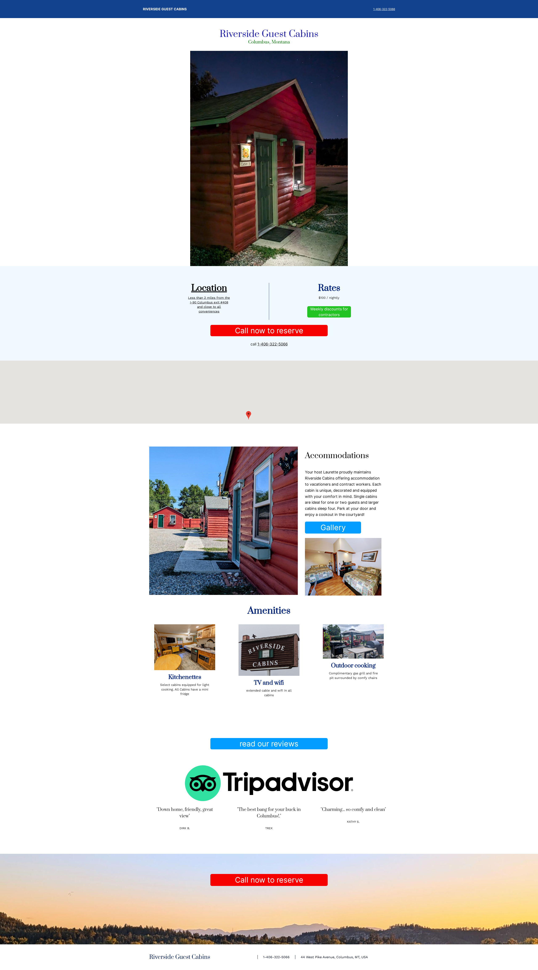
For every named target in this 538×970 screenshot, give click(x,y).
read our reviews (269, 743)
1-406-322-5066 (384, 9)
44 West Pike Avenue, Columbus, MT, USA (334, 957)
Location (209, 288)
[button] (248, 415)
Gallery (333, 527)
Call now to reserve (269, 330)
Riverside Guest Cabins (165, 9)
